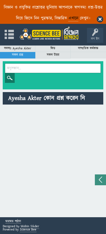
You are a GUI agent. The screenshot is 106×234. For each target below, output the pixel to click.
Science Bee (28, 229)
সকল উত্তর (53, 55)
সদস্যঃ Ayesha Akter (17, 48)
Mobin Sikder (30, 226)
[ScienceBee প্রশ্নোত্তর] (48, 33)
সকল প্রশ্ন (17, 55)
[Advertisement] (53, 161)
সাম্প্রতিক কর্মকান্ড (88, 48)
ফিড (53, 48)
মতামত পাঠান (13, 221)
